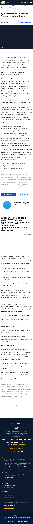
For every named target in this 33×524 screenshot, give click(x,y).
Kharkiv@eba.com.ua (9, 487)
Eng (22, 2)
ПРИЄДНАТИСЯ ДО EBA (16, 448)
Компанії (17, 423)
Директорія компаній (19, 5)
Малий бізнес (9, 442)
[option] (16, 37)
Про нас (4, 440)
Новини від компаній (6, 5)
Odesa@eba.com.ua (9, 508)
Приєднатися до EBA (19, 445)
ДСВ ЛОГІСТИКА (6, 7)
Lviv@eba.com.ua (8, 479)
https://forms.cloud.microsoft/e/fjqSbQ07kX (15, 375)
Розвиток (27, 440)
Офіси (16, 442)
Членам (9, 445)
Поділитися (25, 194)
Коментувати (9, 194)
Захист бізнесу (13, 440)
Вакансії (16, 515)
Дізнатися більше (23, 521)
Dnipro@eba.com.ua (9, 497)
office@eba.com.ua (8, 468)
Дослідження (24, 442)
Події (21, 440)
